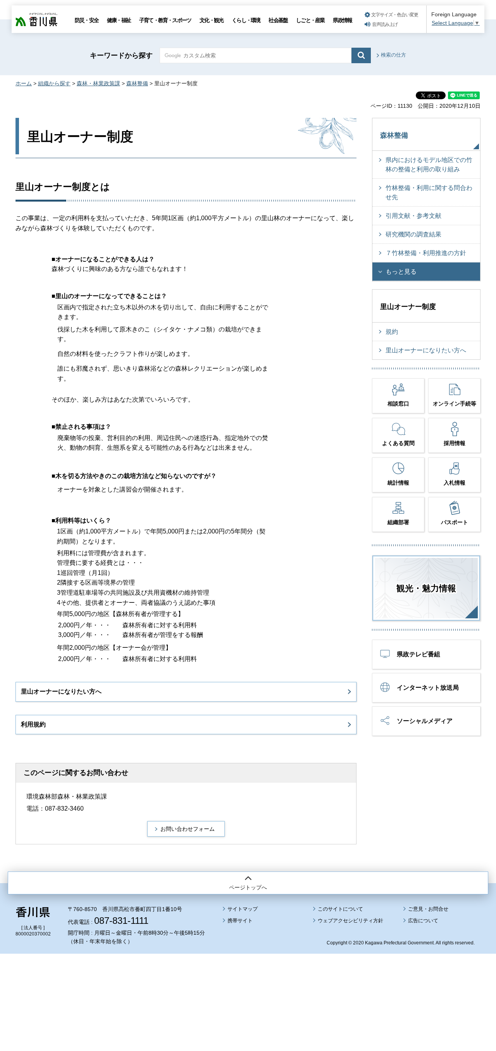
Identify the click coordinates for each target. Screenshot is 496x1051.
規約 (392, 331)
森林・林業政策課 (98, 83)
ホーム (24, 83)
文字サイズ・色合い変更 (394, 14)
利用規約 (33, 724)
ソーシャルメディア (425, 721)
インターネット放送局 (428, 687)
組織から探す (54, 83)
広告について (423, 920)
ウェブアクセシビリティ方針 (350, 920)
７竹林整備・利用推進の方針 (426, 253)
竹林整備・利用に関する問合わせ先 (429, 192)
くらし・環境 (246, 20)
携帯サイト (240, 920)
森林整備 (137, 83)
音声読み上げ (385, 24)
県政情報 (342, 20)
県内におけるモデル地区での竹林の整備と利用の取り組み (429, 165)
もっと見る (401, 271)
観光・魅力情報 (426, 588)
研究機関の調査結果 (413, 234)
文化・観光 (211, 20)
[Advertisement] (248, 980)
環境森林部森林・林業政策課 (66, 796)
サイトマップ (242, 909)
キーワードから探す (121, 55)
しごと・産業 (310, 20)
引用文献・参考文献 (413, 215)
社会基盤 (278, 20)
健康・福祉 (119, 20)
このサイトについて (340, 909)
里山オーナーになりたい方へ (61, 691)
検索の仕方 (393, 55)
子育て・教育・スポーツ (165, 20)
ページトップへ (248, 887)
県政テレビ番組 (418, 654)
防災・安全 (86, 20)
